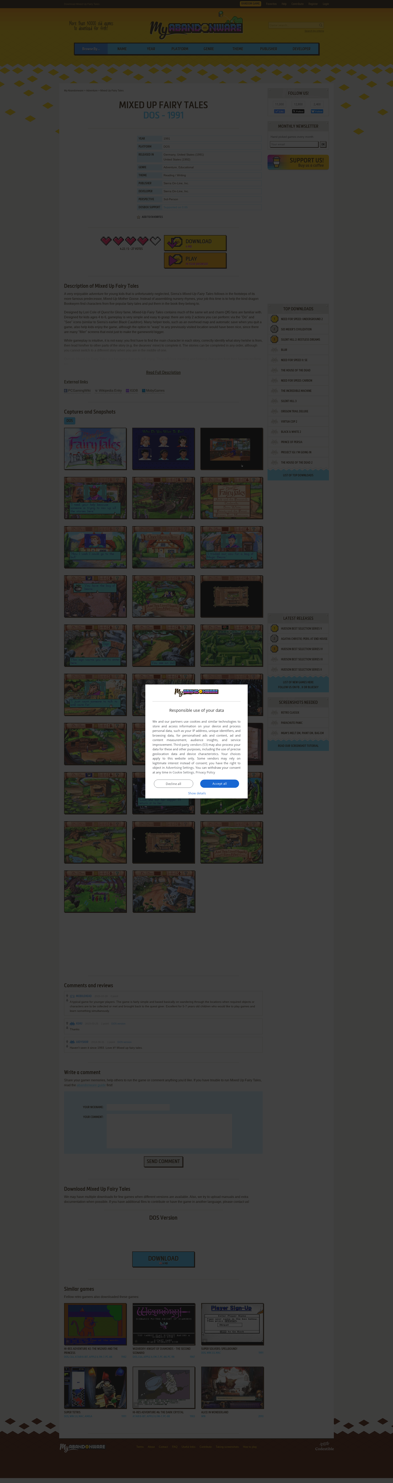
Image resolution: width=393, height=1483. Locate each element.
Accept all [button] (219, 783)
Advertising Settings (180, 767)
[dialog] (196, 741)
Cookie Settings (183, 772)
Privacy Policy (205, 772)
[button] (196, 793)
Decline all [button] (173, 784)
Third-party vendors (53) (190, 745)
